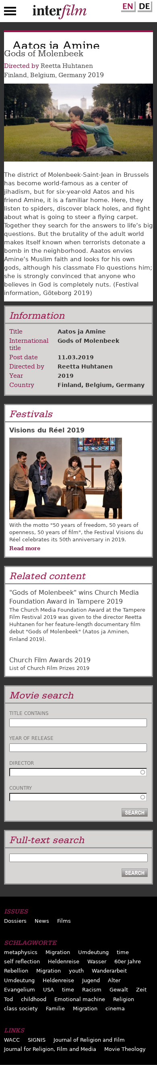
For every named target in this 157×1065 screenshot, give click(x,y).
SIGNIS (36, 1040)
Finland (15, 75)
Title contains (29, 713)
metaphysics (20, 952)
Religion (123, 999)
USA (48, 990)
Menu (10, 13)
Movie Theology (125, 1049)
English (127, 5)
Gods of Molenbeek (88, 341)
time (123, 952)
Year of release (31, 738)
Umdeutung (93, 952)
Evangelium (19, 990)
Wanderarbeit (109, 971)
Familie (55, 1009)
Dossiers (15, 921)
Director (21, 763)
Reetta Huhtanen (67, 66)
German (143, 5)
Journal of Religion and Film (89, 1040)
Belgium (42, 75)
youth (76, 971)
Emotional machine (79, 999)
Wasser (96, 961)
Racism (91, 990)
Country (20, 788)
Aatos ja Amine (82, 331)
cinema (115, 1009)
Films (64, 921)
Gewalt (118, 990)
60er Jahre (127, 961)
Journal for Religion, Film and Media (50, 1049)
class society (21, 1009)
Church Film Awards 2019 (50, 660)
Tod (8, 999)
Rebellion (16, 971)
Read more (24, 548)
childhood (33, 999)
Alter (114, 980)
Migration (57, 952)
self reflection (22, 961)
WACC (12, 1040)
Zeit (141, 990)
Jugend (91, 980)
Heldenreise (63, 961)
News (42, 921)
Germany (72, 75)
